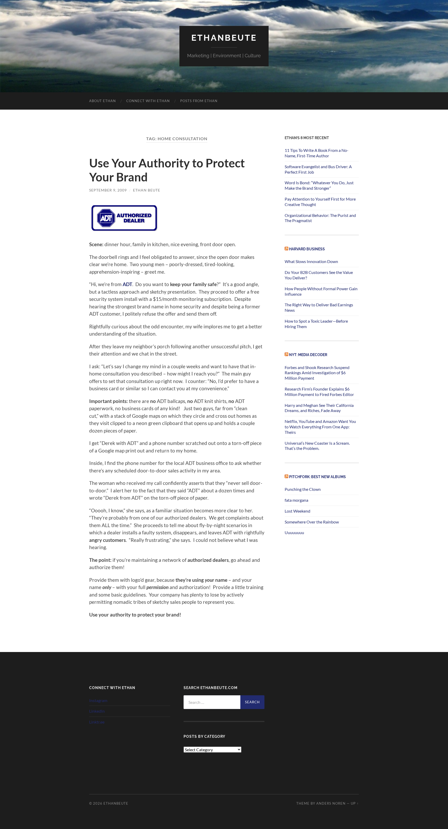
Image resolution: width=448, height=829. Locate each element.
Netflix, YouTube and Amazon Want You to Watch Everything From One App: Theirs (320, 427)
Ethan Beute (146, 190)
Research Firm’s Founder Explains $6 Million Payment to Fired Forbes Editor (319, 391)
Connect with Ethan (148, 101)
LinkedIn (97, 710)
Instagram (98, 700)
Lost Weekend (297, 510)
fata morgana (296, 500)
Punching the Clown (303, 489)
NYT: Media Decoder (308, 354)
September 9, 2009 (108, 190)
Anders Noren (331, 803)
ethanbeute (224, 37)
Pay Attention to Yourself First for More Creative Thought (320, 201)
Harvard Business (307, 249)
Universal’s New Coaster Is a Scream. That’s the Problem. (317, 446)
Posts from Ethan (199, 101)
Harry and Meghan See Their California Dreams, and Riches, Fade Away (319, 408)
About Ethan (102, 101)
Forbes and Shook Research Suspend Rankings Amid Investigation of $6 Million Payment (317, 373)
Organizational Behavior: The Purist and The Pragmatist (320, 218)
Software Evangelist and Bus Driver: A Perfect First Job (318, 169)
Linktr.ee (96, 721)
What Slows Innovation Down (311, 261)
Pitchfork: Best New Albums (317, 476)
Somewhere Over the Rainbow (312, 521)
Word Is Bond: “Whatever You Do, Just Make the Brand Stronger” (319, 185)
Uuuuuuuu (294, 532)
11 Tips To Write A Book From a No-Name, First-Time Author (316, 153)
